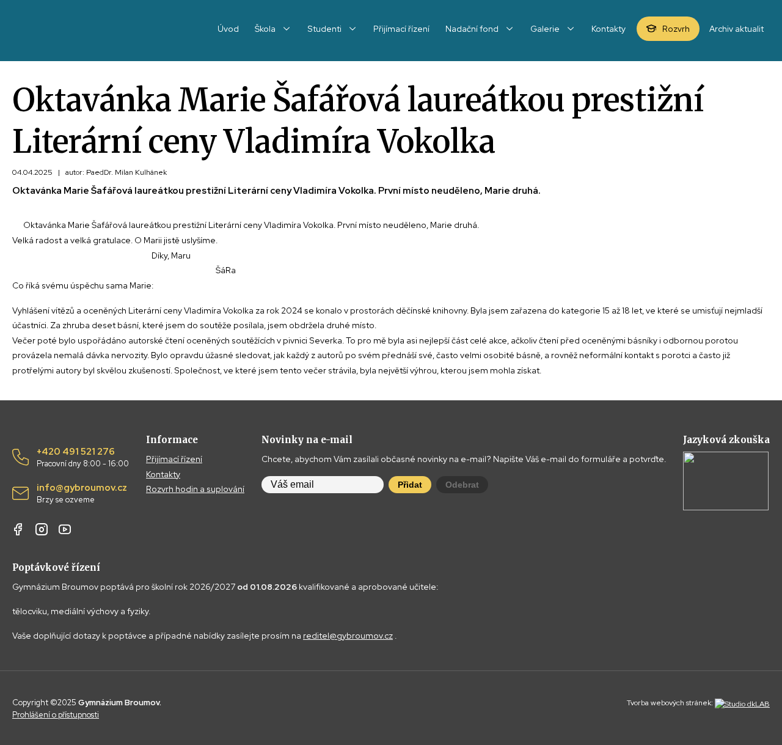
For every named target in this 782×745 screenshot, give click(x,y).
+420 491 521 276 (83, 457)
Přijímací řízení (174, 458)
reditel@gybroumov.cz (348, 635)
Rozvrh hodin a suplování (195, 488)
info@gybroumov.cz (82, 493)
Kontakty (163, 474)
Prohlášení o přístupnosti (55, 715)
